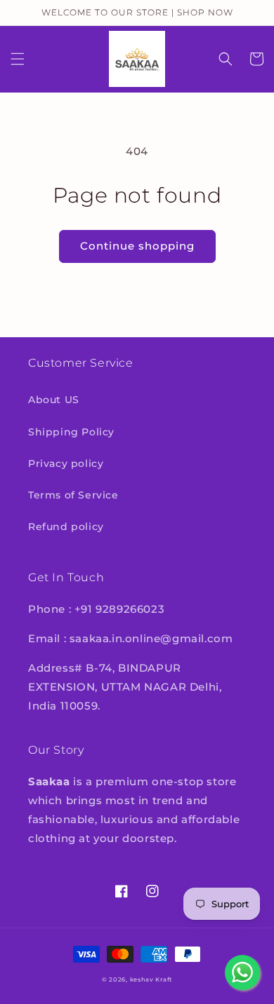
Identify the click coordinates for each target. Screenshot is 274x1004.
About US (53, 399)
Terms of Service (73, 495)
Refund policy (66, 526)
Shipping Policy (71, 432)
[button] (17, 58)
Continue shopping (137, 245)
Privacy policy (65, 463)
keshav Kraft (151, 979)
